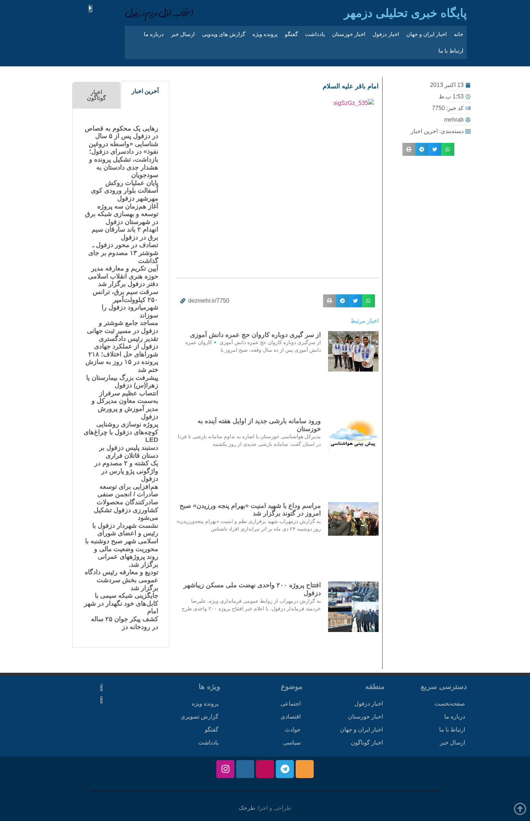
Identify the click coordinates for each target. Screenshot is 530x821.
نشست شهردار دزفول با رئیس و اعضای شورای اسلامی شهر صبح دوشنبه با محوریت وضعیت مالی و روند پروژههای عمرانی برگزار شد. (121, 545)
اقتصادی (291, 717)
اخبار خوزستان (348, 34)
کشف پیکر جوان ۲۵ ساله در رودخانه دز (124, 623)
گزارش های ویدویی (223, 34)
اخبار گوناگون (367, 742)
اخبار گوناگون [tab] (96, 95)
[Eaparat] (265, 769)
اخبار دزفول (385, 34)
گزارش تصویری (199, 717)
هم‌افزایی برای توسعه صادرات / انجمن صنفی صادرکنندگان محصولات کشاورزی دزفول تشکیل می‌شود (126, 502)
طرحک (247, 808)
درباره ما (154, 34)
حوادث (293, 729)
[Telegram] (285, 769)
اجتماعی (291, 704)
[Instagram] (225, 769)
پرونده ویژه (265, 34)
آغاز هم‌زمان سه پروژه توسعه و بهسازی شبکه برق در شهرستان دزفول (121, 214)
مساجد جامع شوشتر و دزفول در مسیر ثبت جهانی (122, 326)
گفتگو (291, 34)
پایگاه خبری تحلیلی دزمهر (405, 12)
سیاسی (292, 742)
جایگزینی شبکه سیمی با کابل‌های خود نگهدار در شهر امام (121, 603)
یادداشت (315, 34)
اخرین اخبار (424, 131)
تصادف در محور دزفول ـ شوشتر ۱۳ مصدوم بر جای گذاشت (123, 252)
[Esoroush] (245, 769)
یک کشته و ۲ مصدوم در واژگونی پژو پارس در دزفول (126, 471)
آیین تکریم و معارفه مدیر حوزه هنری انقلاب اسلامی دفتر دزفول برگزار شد (123, 276)
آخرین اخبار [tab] (145, 91)
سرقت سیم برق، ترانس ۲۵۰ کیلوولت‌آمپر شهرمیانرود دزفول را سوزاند (125, 303)
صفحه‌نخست (449, 704)
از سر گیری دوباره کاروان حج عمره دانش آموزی (255, 334)
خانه (458, 34)
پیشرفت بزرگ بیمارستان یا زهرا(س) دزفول (122, 381)
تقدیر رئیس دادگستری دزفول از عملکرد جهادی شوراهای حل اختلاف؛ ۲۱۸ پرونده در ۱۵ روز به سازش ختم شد (121, 354)
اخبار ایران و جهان (426, 34)
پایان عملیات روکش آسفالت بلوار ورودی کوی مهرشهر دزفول (124, 190)
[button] (447, 149)
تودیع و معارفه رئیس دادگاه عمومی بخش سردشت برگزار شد (121, 579)
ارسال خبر (183, 34)
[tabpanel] (120, 378)
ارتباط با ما (450, 51)
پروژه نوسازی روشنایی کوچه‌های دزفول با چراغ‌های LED (121, 432)
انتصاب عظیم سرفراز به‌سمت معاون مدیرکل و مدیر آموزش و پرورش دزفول (125, 405)
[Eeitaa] (305, 769)
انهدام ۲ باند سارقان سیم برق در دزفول (125, 233)
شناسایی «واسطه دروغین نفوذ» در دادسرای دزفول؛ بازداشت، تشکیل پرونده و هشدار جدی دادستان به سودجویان (123, 159)
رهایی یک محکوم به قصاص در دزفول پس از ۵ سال (121, 132)
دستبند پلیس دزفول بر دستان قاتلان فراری (128, 451)
